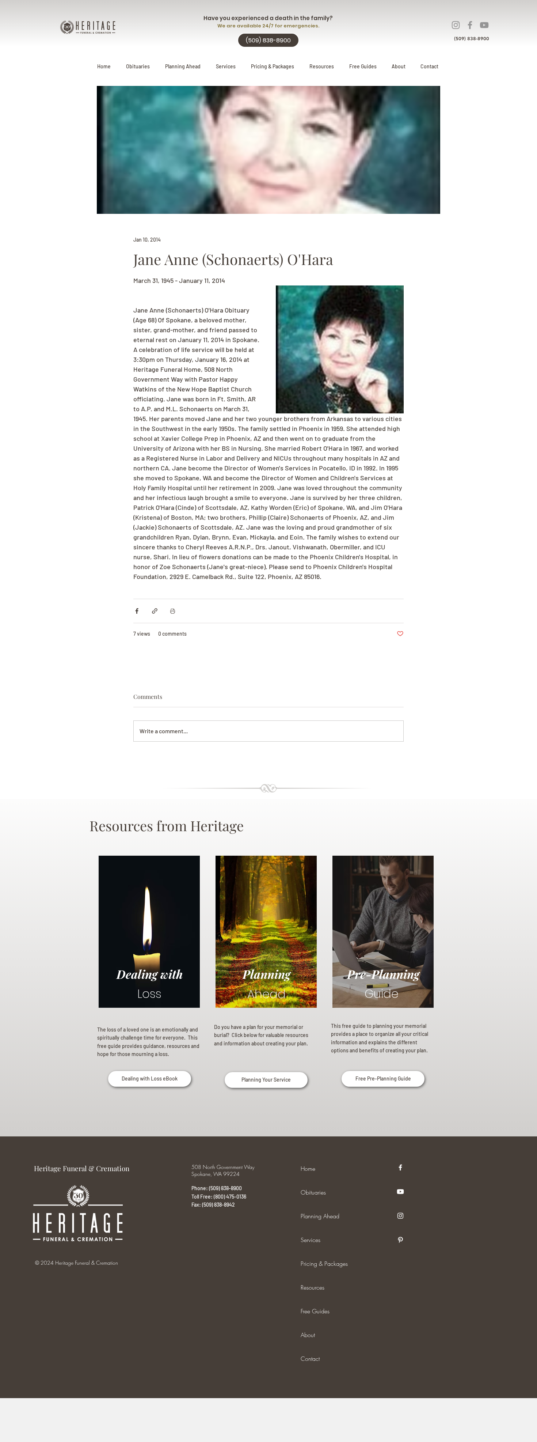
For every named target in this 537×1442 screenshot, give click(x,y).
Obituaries (313, 1192)
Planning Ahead (320, 1216)
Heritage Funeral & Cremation (81, 1168)
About (308, 1335)
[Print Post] (172, 611)
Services (310, 1240)
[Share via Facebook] (136, 611)
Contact (310, 1359)
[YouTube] (484, 25)
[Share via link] (154, 611)
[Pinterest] (400, 1240)
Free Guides (315, 1311)
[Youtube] (400, 1192)
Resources (312, 1287)
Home (308, 1169)
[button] (182, 66)
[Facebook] (470, 25)
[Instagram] (455, 25)
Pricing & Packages (324, 1264)
